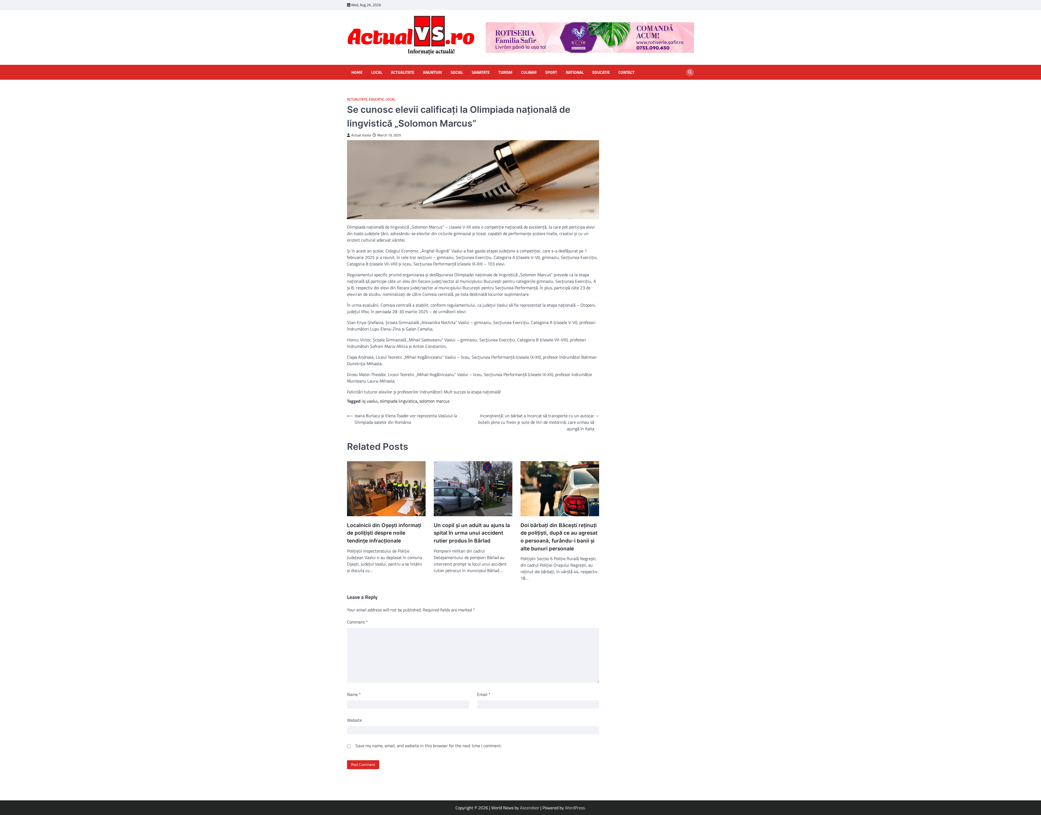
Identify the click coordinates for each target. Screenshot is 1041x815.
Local (376, 72)
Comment (357, 622)
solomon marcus (434, 401)
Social (457, 72)
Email (483, 694)
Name (354, 694)
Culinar (528, 72)
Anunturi (432, 72)
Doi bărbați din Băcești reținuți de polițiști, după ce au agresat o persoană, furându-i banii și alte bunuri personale (558, 537)
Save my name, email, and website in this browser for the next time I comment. (428, 745)
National (575, 72)
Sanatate (481, 72)
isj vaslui (370, 401)
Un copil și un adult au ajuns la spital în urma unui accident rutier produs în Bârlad (472, 533)
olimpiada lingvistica (398, 401)
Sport (551, 72)
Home (356, 72)
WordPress (575, 807)
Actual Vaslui (361, 135)
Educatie (601, 72)
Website (354, 720)
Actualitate (402, 72)
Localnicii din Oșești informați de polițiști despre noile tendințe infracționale (384, 533)
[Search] (690, 72)
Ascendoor (529, 807)
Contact (626, 72)
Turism (505, 72)
